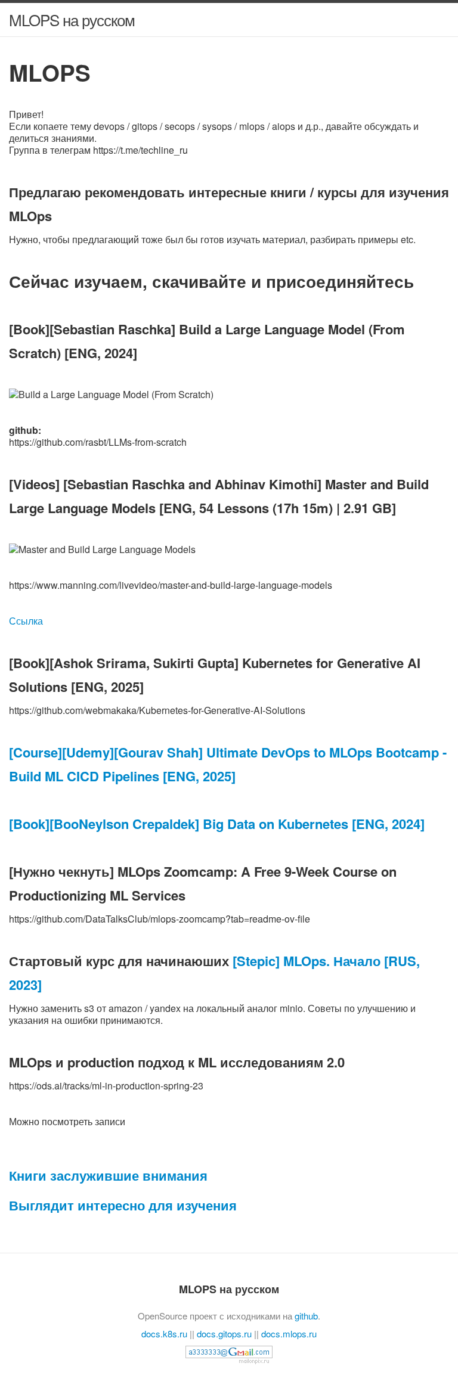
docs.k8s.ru (164, 1333)
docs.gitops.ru (224, 1333)
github (306, 1315)
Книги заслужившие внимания (108, 1175)
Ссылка (26, 621)
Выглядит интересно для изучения (123, 1205)
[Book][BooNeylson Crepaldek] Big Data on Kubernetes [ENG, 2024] (217, 823)
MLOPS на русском (72, 19)
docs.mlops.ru (289, 1333)
